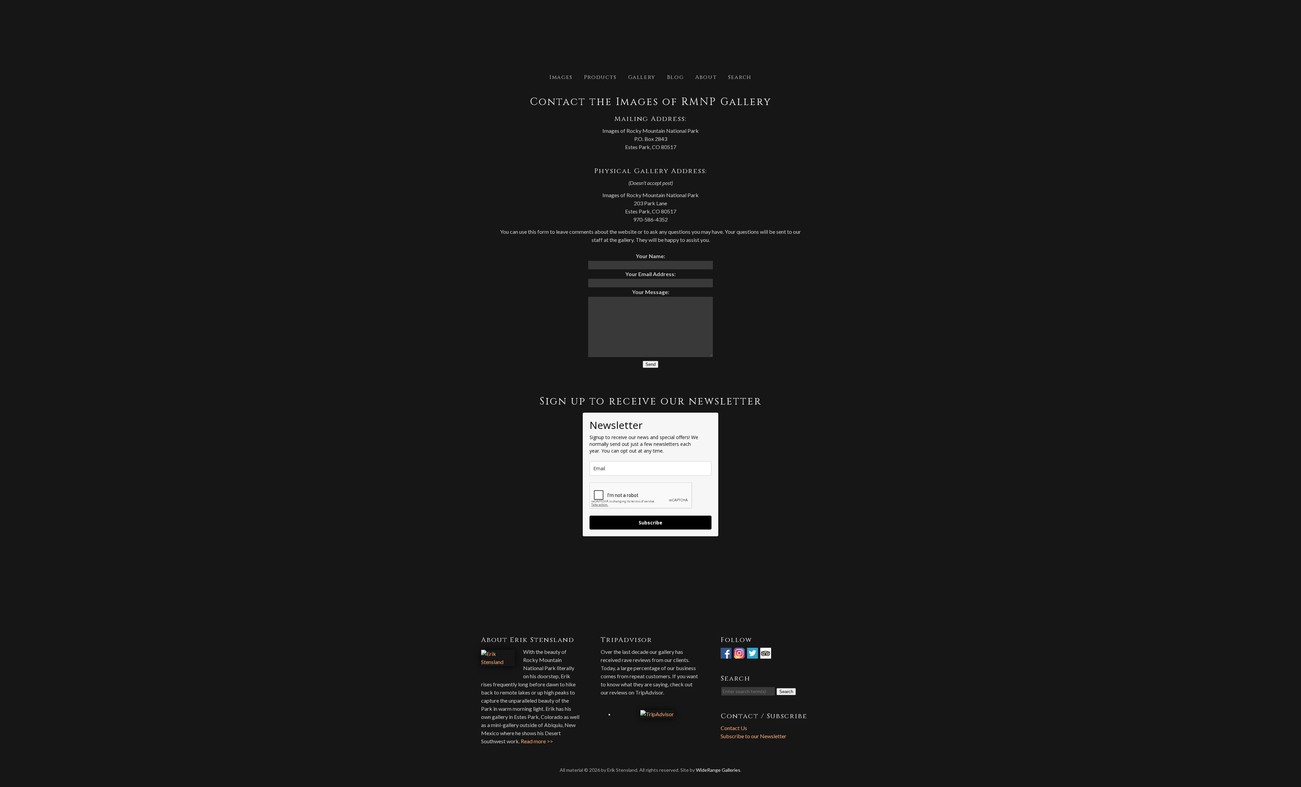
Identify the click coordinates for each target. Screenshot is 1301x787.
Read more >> (537, 741)
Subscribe (650, 522)
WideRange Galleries (718, 770)
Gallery (642, 77)
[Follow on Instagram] (740, 654)
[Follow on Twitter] (753, 654)
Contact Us (734, 728)
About (706, 77)
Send (650, 364)
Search (739, 77)
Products (600, 77)
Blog (675, 77)
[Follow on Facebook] (727, 654)
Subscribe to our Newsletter (753, 736)
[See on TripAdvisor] (766, 654)
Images (561, 77)
